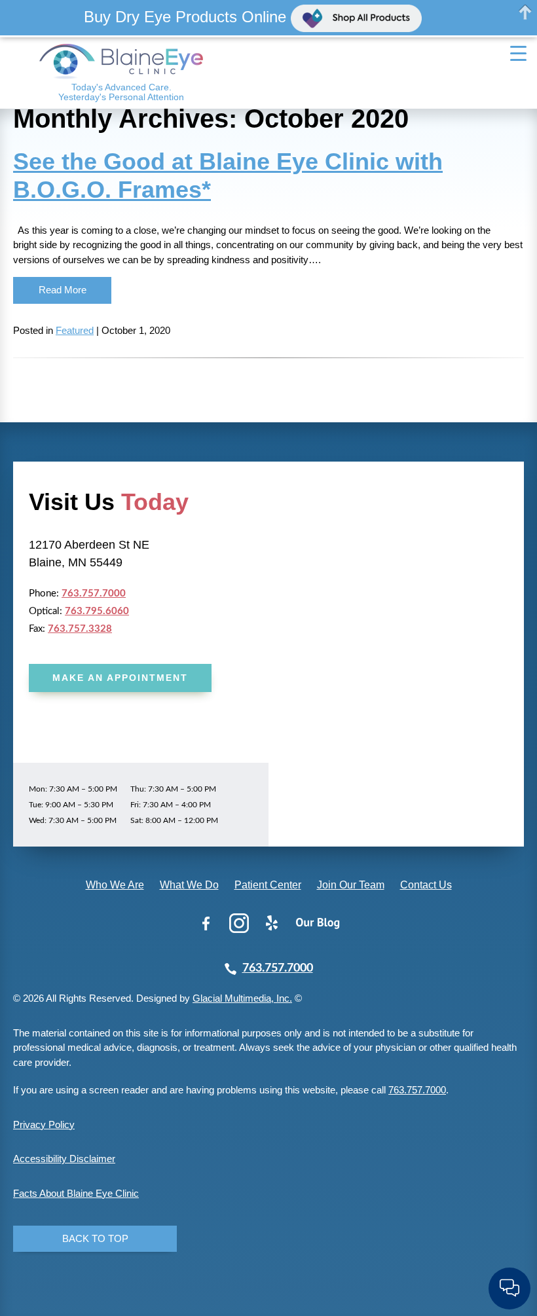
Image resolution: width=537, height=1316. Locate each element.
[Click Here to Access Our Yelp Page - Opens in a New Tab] (272, 923)
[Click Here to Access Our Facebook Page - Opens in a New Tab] (206, 923)
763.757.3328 (80, 629)
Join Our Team (350, 884)
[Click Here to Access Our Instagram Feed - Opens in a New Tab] (239, 923)
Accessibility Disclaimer (64, 1158)
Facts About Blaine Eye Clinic (76, 1193)
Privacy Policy (44, 1124)
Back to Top (95, 1238)
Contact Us (426, 884)
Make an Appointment (120, 677)
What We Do (189, 884)
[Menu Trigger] (519, 54)
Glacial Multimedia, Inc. (242, 998)
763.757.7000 (94, 593)
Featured (75, 330)
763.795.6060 (97, 611)
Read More (62, 289)
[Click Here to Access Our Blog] (318, 923)
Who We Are (115, 884)
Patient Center (267, 884)
